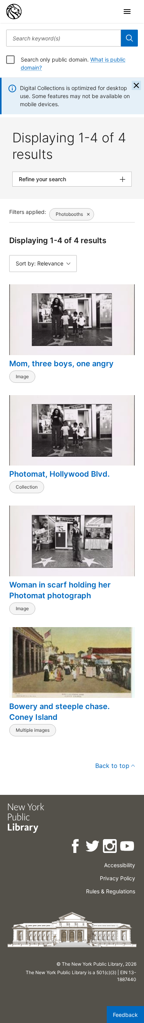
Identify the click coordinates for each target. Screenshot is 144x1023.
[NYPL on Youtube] (127, 847)
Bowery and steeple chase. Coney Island (59, 712)
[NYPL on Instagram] (110, 847)
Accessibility (119, 865)
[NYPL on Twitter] (93, 847)
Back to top (112, 765)
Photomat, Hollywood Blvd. (59, 474)
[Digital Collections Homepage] (14, 11)
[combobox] (63, 38)
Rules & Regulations (110, 891)
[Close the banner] (136, 85)
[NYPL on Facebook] (75, 847)
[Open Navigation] (127, 11)
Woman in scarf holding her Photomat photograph (60, 590)
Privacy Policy (117, 878)
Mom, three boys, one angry (61, 363)
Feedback (125, 1014)
